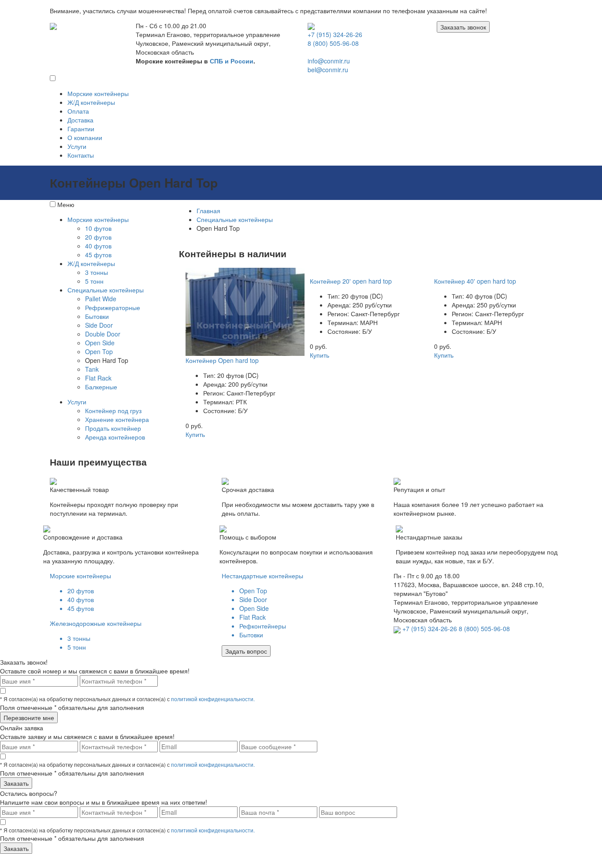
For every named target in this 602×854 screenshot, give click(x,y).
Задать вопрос (246, 651)
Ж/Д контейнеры (91, 102)
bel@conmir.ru (328, 69)
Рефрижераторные (112, 307)
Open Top (99, 351)
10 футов (98, 228)
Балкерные (101, 386)
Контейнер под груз (113, 410)
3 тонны (96, 272)
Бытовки (97, 316)
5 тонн (94, 281)
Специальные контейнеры (105, 289)
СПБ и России (231, 60)
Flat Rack (98, 377)
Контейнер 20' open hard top (351, 281)
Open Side (100, 342)
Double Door (102, 333)
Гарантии (80, 128)
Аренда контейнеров (115, 437)
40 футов (98, 245)
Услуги (76, 146)
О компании (84, 137)
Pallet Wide (100, 298)
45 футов (98, 254)
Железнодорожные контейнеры (95, 623)
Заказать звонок (463, 26)
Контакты (80, 155)
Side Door (99, 325)
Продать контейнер (113, 428)
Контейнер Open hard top (222, 360)
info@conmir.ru (329, 60)
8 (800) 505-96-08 (333, 43)
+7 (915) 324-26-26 (335, 34)
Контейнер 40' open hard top (475, 281)
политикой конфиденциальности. (213, 698)
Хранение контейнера (117, 419)
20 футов (98, 237)
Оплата (78, 111)
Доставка (80, 119)
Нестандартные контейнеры (262, 575)
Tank (92, 369)
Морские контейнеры (98, 93)
